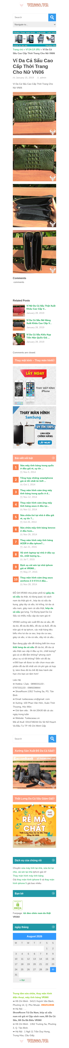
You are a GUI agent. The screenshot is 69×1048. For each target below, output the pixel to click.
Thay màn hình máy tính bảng (28, 875)
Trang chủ (18, 49)
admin (43, 77)
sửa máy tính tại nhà (31, 868)
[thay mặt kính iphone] (34, 404)
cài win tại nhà (25, 872)
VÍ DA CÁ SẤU (33, 49)
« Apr (22, 980)
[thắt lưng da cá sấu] (34, 847)
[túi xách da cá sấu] (34, 788)
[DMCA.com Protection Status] (18, 909)
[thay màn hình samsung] (34, 448)
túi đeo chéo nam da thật (37, 913)
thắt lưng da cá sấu (23, 647)
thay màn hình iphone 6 (29, 879)
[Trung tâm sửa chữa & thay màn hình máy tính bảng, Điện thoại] (34, 5)
